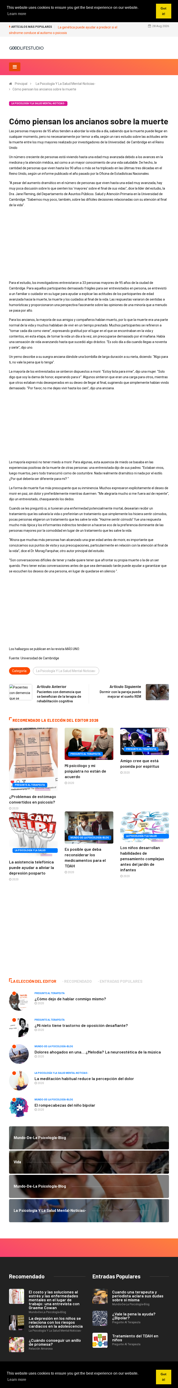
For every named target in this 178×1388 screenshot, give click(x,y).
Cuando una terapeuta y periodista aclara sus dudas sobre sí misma (137, 1295)
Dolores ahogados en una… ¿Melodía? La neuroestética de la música (98, 1051)
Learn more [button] (16, 1380)
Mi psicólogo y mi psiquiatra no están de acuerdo (85, 771)
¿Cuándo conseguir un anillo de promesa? (55, 1342)
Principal (21, 84)
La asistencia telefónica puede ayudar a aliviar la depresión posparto (31, 867)
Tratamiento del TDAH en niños (135, 1337)
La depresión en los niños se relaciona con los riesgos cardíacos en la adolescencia (56, 1322)
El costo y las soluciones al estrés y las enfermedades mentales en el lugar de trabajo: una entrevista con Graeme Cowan (54, 1299)
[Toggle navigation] (14, 66)
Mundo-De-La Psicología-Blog (89, 837)
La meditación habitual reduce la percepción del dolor (84, 1078)
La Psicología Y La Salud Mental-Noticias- (65, 84)
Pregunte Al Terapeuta (30, 785)
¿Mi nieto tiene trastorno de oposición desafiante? (81, 1025)
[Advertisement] (89, 244)
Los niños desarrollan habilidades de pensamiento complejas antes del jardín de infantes (142, 858)
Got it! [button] (163, 1377)
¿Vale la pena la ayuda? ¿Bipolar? (134, 1315)
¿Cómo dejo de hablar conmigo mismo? (70, 998)
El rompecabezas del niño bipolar (65, 1105)
